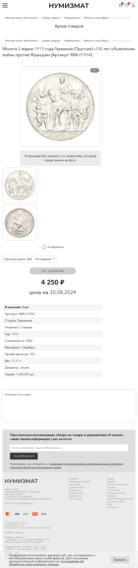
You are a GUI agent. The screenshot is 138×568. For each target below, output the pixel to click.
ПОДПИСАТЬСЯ (23, 456)
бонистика (75, 490)
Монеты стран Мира (96, 17)
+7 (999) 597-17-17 (15, 523)
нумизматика (76, 487)
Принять (120, 560)
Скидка (10, 61)
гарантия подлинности (120, 498)
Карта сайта (12, 489)
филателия (75, 495)
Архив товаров (51, 17)
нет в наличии (52, 271)
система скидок (116, 501)
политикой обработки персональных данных (35, 467)
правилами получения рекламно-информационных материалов (85, 463)
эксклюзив (75, 484)
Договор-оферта (15, 493)
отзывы (111, 487)
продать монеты (116, 492)
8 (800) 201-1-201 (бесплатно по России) (27, 527)
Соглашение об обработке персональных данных (46, 562)
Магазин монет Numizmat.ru (21, 17)
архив (110, 478)
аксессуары (75, 498)
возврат (111, 495)
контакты (112, 507)
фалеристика (76, 492)
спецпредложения (79, 481)
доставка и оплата (117, 484)
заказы (111, 481)
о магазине (113, 490)
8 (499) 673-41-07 (14, 525)
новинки (73, 478)
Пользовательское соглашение (23, 491)
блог (109, 504)
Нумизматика (72, 17)
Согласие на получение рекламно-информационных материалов (28, 497)
